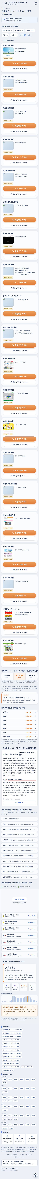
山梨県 (27, 1097)
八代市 (5, 35)
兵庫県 (27, 1106)
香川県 (4, 1119)
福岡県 (4, 1124)
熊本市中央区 (7, 30)
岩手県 (15, 1079)
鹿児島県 (5, 1128)
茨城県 (4, 1088)
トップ (3, 8)
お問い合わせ (28, 1154)
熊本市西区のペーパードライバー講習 (12, 1033)
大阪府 (21, 1106)
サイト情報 (21, 1154)
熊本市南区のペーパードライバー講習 (12, 1056)
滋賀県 (10, 1106)
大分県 (27, 1124)
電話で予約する (21, 63)
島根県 (10, 1115)
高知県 (15, 1119)
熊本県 (21, 1124)
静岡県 (10, 1101)
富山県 (10, 1097)
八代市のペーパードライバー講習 (11, 1040)
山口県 (27, 1115)
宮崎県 (33, 1124)
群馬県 (15, 1088)
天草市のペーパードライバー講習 (11, 1050)
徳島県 (33, 1115)
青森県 (10, 1079)
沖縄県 (11, 1128)
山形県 (33, 1079)
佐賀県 (10, 1124)
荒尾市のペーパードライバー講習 (11, 1063)
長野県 (33, 1097)
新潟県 (4, 1097)
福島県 (4, 1083)
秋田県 (27, 1079)
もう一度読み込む (19, 899)
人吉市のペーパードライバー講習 (11, 1060)
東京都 (33, 1088)
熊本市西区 (19, 30)
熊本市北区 (30, 30)
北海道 (4, 1079)
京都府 (15, 1106)
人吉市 (14, 35)
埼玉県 (21, 1088)
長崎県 (15, 1124)
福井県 (21, 1097)
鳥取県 (4, 1115)
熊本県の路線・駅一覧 (8, 1070)
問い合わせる (20, 69)
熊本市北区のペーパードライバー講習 (12, 1036)
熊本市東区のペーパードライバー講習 (12, 1053)
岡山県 (15, 1115)
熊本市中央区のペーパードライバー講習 (12, 1029)
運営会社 (9, 1154)
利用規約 (15, 1154)
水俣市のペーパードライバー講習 (11, 1067)
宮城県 (21, 1079)
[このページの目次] (35, 1175)
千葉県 (27, 1088)
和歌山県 (5, 1110)
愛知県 (15, 1101)
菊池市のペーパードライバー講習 (11, 1046)
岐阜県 (4, 1101)
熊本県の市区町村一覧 (26, 1067)
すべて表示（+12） (25, 35)
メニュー (36, 4)
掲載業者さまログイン (19, 1157)
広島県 (21, 1115)
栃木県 (10, 1088)
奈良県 (33, 1106)
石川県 (15, 1097)
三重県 (4, 1106)
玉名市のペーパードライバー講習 (11, 1043)
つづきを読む (19, 803)
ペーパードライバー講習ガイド (9, 1168)
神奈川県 (5, 1092)
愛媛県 (10, 1119)
